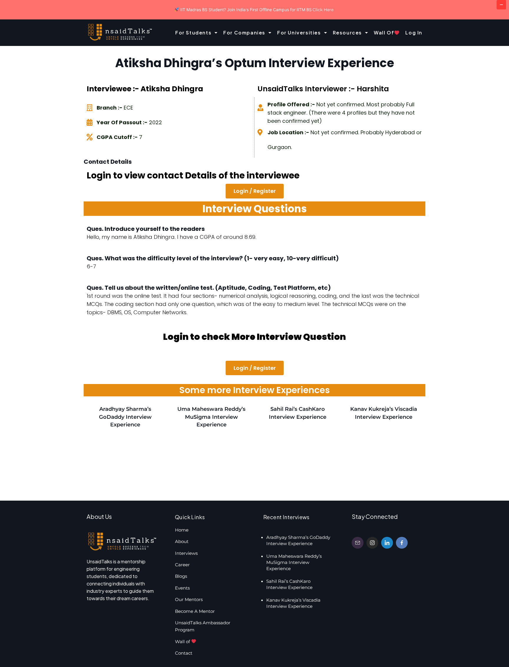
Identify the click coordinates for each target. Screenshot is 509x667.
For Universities (299, 32)
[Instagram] (372, 543)
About (182, 541)
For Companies (244, 32)
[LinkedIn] (387, 543)
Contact (183, 653)
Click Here (323, 9)
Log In (413, 32)
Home (182, 530)
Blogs (181, 576)
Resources (347, 32)
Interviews (186, 553)
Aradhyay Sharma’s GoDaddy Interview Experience (125, 417)
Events (182, 588)
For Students (193, 32)
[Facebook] (402, 543)
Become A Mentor (195, 611)
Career (182, 564)
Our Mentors (189, 599)
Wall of (384, 32)
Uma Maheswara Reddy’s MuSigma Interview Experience (211, 417)
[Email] (357, 543)
